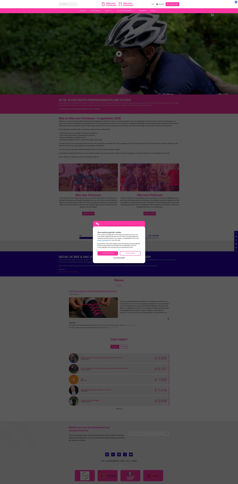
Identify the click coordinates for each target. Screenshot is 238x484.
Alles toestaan (108, 253)
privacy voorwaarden (103, 240)
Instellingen (130, 253)
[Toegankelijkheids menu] (236, 2)
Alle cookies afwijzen (119, 257)
